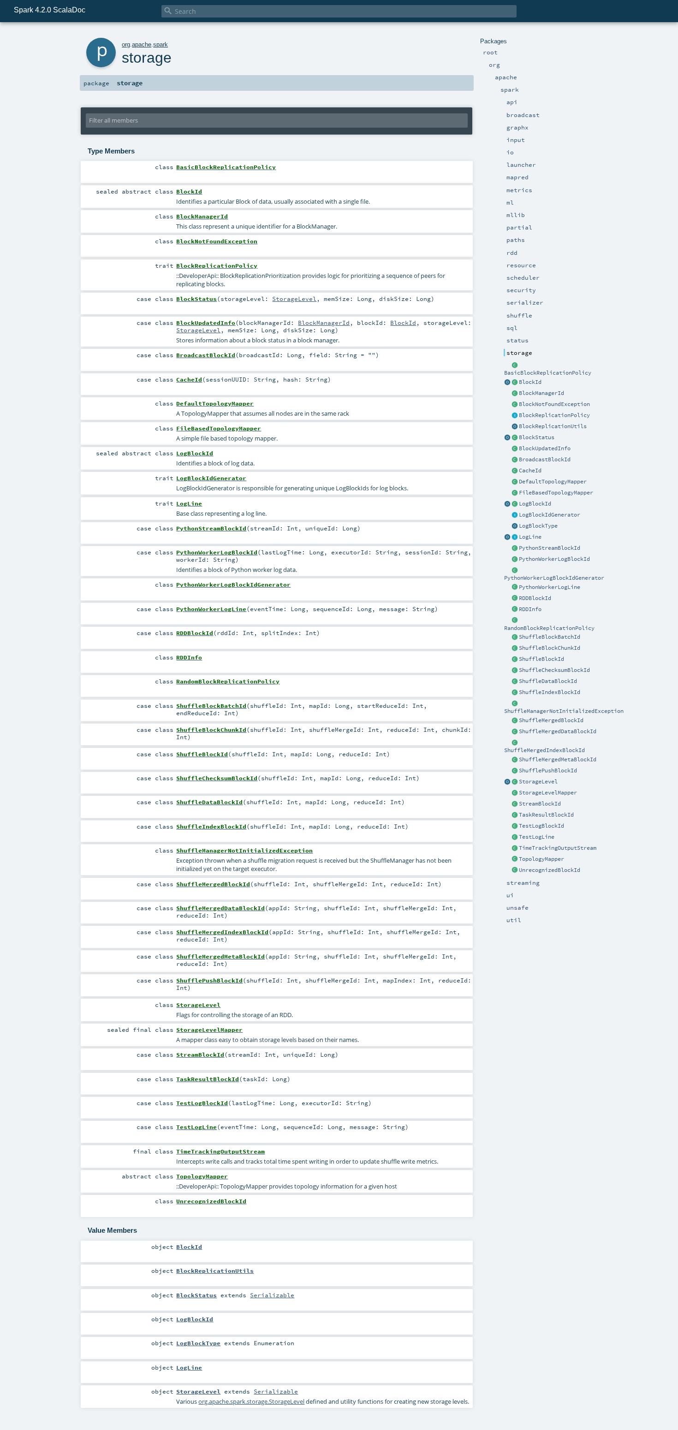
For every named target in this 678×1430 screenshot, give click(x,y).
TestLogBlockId (541, 826)
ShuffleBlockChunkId (549, 648)
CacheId (530, 470)
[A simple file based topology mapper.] (514, 493)
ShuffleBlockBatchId (549, 637)
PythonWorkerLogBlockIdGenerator (554, 578)
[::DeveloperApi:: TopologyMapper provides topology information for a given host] (514, 859)
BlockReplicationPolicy (554, 415)
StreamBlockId (540, 803)
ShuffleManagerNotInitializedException (564, 711)
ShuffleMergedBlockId (551, 720)
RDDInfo (530, 609)
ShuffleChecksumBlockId (554, 670)
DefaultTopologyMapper (553, 481)
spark (160, 44)
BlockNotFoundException (554, 404)
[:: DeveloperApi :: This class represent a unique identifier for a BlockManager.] (514, 393)
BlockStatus (536, 437)
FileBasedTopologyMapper (556, 492)
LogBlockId (535, 503)
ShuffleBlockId (541, 659)
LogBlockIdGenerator (549, 515)
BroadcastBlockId (545, 459)
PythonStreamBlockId (549, 548)
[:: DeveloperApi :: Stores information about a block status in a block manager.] (514, 449)
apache (141, 44)
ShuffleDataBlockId (548, 681)
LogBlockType (538, 526)
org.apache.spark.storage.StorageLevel (251, 1401)
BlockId (530, 382)
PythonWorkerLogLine (549, 587)
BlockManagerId (541, 393)
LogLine (530, 537)
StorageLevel (538, 781)
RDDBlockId (535, 598)
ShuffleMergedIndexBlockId (544, 750)
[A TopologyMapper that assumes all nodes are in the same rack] (514, 482)
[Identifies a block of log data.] (514, 504)
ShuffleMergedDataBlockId (557, 731)
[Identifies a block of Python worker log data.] (514, 559)
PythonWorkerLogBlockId (554, 559)
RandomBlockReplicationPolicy (549, 628)
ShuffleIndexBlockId (549, 692)
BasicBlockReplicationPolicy (547, 373)
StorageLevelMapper (548, 792)
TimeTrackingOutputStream (557, 848)
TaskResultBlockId (546, 815)
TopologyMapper (541, 859)
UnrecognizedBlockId (549, 870)
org (126, 44)
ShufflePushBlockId (548, 770)
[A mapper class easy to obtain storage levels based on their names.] (514, 793)
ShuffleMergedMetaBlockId (557, 759)
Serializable (272, 1295)
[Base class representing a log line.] (514, 537)
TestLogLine (536, 837)
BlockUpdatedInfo (545, 448)
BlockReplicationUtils (553, 426)
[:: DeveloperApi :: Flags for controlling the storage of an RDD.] (514, 782)
